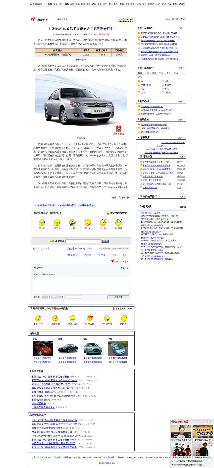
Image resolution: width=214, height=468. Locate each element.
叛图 (179, 187)
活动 (158, 4)
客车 (175, 4)
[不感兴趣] (38, 318)
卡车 (169, 4)
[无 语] (103, 222)
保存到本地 (72, 255)
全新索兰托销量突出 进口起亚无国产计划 (159, 51)
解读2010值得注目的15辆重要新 (157, 169)
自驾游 (151, 4)
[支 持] (41, 222)
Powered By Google (83, 248)
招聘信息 (77, 457)
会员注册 (110, 457)
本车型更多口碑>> (124, 308)
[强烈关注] (89, 318)
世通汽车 (181, 176)
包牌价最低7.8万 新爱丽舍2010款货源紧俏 (53, 396)
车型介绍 (49, 205)
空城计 (180, 173)
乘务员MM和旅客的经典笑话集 (156, 165)
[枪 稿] (72, 222)
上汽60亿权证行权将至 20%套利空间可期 (159, 48)
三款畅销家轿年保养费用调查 (154, 125)
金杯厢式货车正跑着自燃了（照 (157, 184)
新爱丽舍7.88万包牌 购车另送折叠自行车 (53, 376)
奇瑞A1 (168, 85)
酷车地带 (181, 169)
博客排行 (147, 156)
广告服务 (57, 457)
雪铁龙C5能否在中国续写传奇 (47, 428)
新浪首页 (182, 19)
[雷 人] (88, 222)
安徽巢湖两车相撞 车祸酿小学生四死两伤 (159, 59)
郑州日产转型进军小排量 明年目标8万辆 (159, 44)
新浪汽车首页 (36, 4)
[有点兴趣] (72, 318)
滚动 (56, 4)
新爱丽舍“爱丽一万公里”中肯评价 (156, 114)
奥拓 (167, 89)
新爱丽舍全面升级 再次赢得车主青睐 (51, 384)
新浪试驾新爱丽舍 (41, 399)
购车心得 (37, 362)
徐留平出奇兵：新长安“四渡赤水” (156, 55)
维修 (128, 4)
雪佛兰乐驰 (146, 85)
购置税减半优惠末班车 (153, 176)
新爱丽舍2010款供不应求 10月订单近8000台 (54, 380)
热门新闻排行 (147, 28)
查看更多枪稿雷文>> (119, 213)
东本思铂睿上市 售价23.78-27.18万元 (161, 149)
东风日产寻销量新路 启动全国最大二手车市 (160, 37)
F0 (142, 81)
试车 (94, 4)
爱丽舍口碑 (68, 205)
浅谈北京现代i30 (150, 187)
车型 (72, 4)
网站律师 (87, 457)
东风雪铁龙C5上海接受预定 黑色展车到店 (53, 443)
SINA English (99, 457)
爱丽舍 (100, 40)
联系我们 (67, 457)
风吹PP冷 (181, 165)
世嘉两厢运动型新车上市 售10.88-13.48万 (53, 436)
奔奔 (143, 92)
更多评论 (124, 268)
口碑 (83, 4)
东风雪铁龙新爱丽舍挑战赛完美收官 (50, 388)
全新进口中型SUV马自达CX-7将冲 (158, 173)
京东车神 (181, 180)
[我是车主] (124, 318)
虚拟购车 (174, 152)
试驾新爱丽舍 (39, 403)
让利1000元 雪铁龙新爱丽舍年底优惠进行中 (54, 420)
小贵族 (168, 92)
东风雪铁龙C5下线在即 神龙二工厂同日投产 (54, 424)
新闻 (45, 248)
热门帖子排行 (150, 196)
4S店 (82, 40)
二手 (105, 4)
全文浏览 (87, 255)
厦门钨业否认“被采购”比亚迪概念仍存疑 (159, 33)
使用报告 (144, 119)
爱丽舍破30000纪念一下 (151, 132)
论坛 (139, 4)
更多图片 (37, 358)
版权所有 (111, 463)
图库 (99, 4)
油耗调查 (149, 152)
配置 (107, 40)
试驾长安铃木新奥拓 (152, 180)
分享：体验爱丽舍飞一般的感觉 (155, 128)
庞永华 (180, 162)
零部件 (182, 4)
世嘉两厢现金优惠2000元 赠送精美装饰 (52, 432)
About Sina (46, 457)
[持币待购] (107, 318)
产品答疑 (120, 457)
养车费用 (157, 152)
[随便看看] (55, 318)
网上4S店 (113, 4)
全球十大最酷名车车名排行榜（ (157, 162)
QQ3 (143, 89)
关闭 (125, 255)
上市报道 (63, 362)
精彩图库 (145, 137)
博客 (144, 4)
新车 (78, 4)
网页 (37, 248)
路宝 (167, 81)
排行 (61, 4)
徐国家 (180, 184)
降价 (89, 4)
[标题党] (118, 222)
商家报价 (47, 362)
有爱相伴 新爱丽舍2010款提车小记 (156, 110)
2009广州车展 (172, 19)
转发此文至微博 (122, 261)
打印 (115, 255)
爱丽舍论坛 (88, 205)
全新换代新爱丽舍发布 (43, 407)
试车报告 (47, 358)
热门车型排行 (147, 68)
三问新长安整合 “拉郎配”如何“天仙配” (158, 40)
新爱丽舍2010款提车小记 (45, 392)
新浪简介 (35, 457)
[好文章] (57, 222)
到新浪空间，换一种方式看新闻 (114, 248)
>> (45, 4)
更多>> (181, 28)
